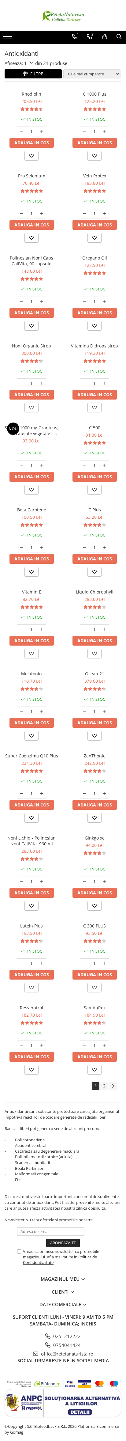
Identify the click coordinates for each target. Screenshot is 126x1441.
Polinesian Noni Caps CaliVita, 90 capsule (31, 261)
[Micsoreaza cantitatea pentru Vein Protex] (84, 213)
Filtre (35, 74)
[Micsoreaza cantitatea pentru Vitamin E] (21, 629)
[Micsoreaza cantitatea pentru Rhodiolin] (21, 131)
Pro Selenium (31, 176)
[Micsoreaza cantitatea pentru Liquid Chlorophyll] (84, 629)
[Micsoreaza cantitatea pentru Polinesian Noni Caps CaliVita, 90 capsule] (21, 301)
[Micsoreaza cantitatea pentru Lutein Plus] (21, 963)
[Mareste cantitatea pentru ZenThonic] (104, 793)
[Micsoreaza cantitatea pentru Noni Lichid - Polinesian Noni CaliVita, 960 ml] (21, 881)
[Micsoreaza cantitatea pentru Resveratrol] (21, 1045)
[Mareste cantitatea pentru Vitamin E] (41, 629)
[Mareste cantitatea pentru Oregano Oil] (104, 301)
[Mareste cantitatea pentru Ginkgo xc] (104, 881)
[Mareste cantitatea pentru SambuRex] (104, 1045)
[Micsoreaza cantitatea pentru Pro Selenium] (21, 213)
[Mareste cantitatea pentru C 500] (104, 465)
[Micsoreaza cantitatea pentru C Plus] (84, 547)
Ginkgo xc (94, 838)
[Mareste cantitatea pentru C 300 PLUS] (104, 963)
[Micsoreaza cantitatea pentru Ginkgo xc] (84, 881)
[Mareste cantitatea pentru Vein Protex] (104, 213)
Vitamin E (31, 592)
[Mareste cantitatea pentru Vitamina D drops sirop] (104, 383)
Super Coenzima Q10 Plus (31, 756)
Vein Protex (94, 176)
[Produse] (8, 38)
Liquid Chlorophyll (94, 592)
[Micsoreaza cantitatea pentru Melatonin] (21, 711)
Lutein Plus (31, 926)
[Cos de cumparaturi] (104, 37)
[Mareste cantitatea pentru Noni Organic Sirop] (41, 383)
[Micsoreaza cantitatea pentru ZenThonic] (84, 793)
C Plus (94, 510)
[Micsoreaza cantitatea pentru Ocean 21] (84, 711)
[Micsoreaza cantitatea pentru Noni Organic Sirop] (21, 383)
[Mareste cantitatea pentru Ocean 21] (104, 711)
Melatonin (31, 674)
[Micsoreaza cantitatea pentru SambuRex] (84, 1045)
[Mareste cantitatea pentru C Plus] (104, 547)
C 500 (94, 427)
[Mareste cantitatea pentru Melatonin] (41, 711)
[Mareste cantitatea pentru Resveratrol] (41, 1045)
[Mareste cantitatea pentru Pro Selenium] (41, 213)
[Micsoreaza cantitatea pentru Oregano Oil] (84, 301)
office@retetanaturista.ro (66, 1354)
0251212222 (66, 1336)
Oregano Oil (94, 258)
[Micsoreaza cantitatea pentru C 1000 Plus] (84, 131)
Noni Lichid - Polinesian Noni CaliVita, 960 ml (31, 841)
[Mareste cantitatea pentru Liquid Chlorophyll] (104, 629)
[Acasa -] (63, 15)
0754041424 (66, 1345)
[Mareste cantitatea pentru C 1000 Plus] (104, 131)
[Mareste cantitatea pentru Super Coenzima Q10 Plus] (41, 793)
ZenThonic (94, 756)
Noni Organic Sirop (31, 346)
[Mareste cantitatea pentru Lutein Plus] (41, 963)
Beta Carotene (31, 510)
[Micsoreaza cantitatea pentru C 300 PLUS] (84, 963)
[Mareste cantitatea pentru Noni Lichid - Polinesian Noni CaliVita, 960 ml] (41, 881)
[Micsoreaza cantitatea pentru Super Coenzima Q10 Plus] (21, 793)
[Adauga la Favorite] (31, 156)
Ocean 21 (94, 674)
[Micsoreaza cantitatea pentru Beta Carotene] (21, 547)
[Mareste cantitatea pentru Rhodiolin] (41, 131)
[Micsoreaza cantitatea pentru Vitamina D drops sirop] (84, 383)
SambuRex (95, 1008)
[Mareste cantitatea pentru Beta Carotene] (41, 547)
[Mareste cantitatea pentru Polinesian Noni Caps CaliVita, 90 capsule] (41, 301)
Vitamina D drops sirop (94, 346)
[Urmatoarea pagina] (113, 1086)
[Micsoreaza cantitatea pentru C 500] (84, 465)
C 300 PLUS (94, 926)
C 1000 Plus (94, 94)
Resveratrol (31, 1008)
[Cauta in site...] (119, 37)
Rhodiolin (31, 94)
